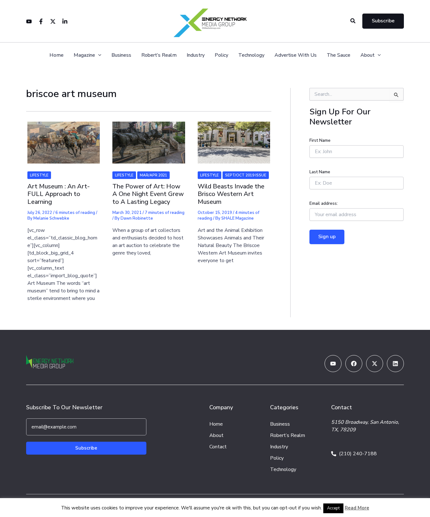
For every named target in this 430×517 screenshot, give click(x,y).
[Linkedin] (65, 21)
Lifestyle (39, 175)
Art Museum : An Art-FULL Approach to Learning (58, 194)
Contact (218, 446)
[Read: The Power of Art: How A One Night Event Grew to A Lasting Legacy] (148, 138)
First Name (320, 140)
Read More (357, 508)
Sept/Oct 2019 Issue (245, 175)
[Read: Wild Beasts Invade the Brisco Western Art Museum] (234, 138)
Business (121, 55)
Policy (221, 55)
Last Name (319, 172)
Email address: (323, 203)
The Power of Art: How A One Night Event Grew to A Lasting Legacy (148, 194)
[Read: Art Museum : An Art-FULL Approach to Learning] (63, 138)
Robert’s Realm (159, 55)
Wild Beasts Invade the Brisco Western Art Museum (231, 194)
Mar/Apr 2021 (153, 175)
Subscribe (86, 448)
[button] (353, 21)
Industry (196, 55)
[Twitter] (53, 21)
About (367, 55)
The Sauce (338, 55)
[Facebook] (41, 21)
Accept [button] (333, 508)
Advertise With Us (295, 55)
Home (56, 55)
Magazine (84, 55)
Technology (251, 55)
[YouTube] (29, 21)
